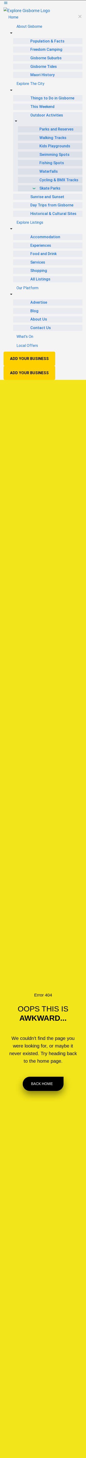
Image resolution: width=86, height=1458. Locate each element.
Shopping (38, 270)
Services (37, 262)
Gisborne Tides (43, 66)
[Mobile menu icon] (43, 3)
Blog (34, 311)
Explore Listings (29, 222)
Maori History (42, 75)
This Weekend (42, 106)
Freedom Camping (46, 49)
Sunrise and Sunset (47, 197)
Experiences (40, 245)
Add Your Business (29, 358)
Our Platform (27, 288)
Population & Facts (47, 41)
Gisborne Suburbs (46, 58)
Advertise (38, 302)
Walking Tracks (52, 137)
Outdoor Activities (46, 115)
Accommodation (45, 237)
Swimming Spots (54, 154)
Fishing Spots (51, 163)
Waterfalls (48, 171)
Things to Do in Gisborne (52, 98)
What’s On (24, 336)
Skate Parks (49, 188)
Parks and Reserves (56, 129)
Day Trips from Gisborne (51, 205)
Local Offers (27, 345)
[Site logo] (27, 10)
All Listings (40, 279)
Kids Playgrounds (54, 146)
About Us (38, 319)
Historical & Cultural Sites (53, 213)
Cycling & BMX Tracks (58, 180)
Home (13, 17)
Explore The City (30, 83)
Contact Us (40, 328)
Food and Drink (43, 254)
